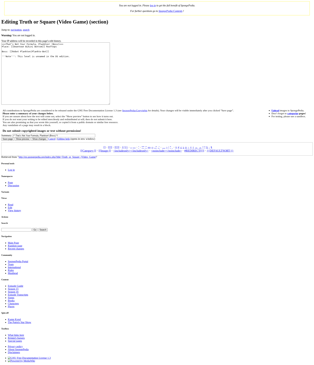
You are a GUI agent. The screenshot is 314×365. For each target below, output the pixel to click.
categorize (292, 113)
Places (11, 306)
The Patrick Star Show (19, 322)
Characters (13, 303)
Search (4, 223)
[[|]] (117, 147)
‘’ (146, 147)
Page (10, 182)
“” (143, 147)
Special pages (15, 341)
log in (153, 5)
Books (11, 300)
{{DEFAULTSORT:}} (220, 150)
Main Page (13, 242)
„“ (155, 147)
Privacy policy (15, 346)
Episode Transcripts (18, 294)
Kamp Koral (14, 319)
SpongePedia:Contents (170, 11)
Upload (275, 110)
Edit (10, 207)
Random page (15, 245)
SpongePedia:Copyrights (134, 110)
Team (11, 264)
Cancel (51, 138)
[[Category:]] (88, 150)
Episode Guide (15, 286)
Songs (11, 297)
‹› (152, 147)
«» (149, 147)
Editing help (63, 138)
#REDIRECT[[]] (194, 150)
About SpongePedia (18, 349)
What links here (16, 335)
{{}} (125, 147)
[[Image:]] (105, 150)
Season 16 (13, 291)
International (14, 267)
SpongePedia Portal (18, 261)
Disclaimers (14, 352)
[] (104, 147)
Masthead (13, 273)
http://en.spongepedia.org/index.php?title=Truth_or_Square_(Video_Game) (57, 157)
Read (10, 204)
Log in (11, 169)
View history (14, 210)
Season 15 (13, 288)
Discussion (13, 185)
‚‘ (159, 147)
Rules (11, 270)
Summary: (6, 135)
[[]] (110, 147)
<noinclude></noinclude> (166, 150)
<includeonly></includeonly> (130, 150)
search (26, 29)
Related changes (16, 338)
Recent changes (16, 248)
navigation (16, 29)
